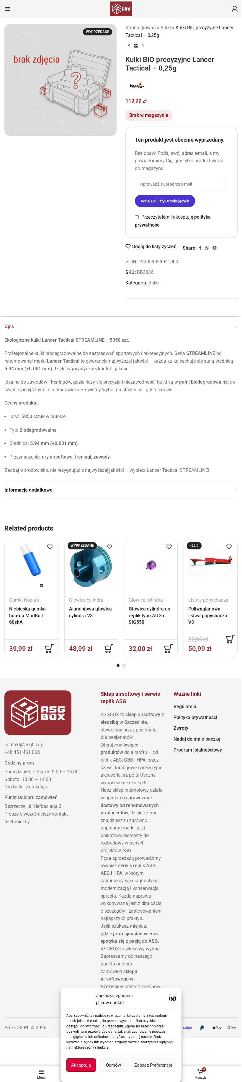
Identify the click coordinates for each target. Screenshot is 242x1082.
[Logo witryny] (121, 8)
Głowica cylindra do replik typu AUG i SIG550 (149, 615)
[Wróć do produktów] (136, 46)
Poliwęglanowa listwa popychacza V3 (207, 615)
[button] (173, 999)
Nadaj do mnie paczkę (197, 739)
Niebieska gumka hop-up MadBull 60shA (27, 615)
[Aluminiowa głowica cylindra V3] (91, 565)
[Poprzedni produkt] (129, 46)
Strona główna (140, 27)
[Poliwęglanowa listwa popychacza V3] (210, 565)
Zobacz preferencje (153, 1065)
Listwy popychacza (208, 600)
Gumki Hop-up (24, 600)
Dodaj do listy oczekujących (165, 201)
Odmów (113, 1065)
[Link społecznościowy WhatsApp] (207, 248)
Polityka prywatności (195, 717)
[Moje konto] (235, 9)
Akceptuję (81, 1065)
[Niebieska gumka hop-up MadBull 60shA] (31, 565)
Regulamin (185, 706)
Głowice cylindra (86, 600)
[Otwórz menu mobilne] (7, 9)
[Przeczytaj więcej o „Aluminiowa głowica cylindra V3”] (108, 648)
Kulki (166, 27)
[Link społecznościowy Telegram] (214, 248)
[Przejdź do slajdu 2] (123, 665)
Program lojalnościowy (198, 750)
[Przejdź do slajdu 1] (118, 665)
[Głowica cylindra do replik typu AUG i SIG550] (150, 565)
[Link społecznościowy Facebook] (200, 248)
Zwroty (181, 728)
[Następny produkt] (143, 46)
